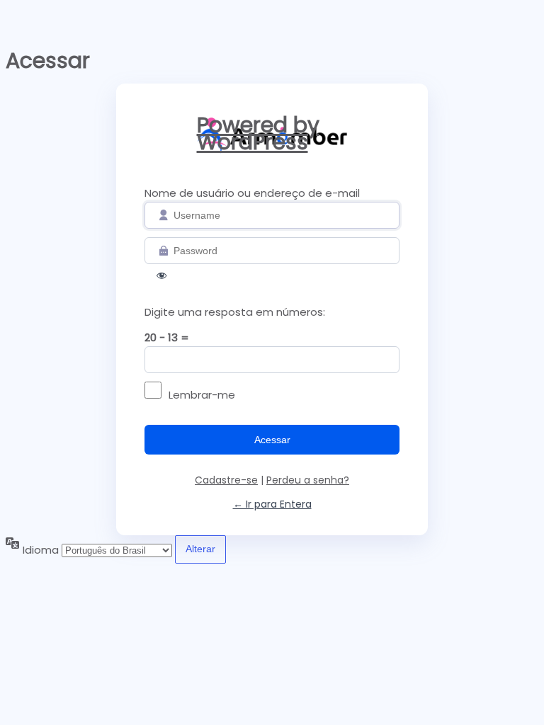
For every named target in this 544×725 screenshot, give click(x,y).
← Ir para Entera (272, 504)
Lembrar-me (202, 394)
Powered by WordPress (258, 137)
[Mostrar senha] (161, 278)
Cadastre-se (226, 480)
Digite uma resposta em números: (234, 311)
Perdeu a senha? (307, 480)
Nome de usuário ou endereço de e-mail (252, 192)
